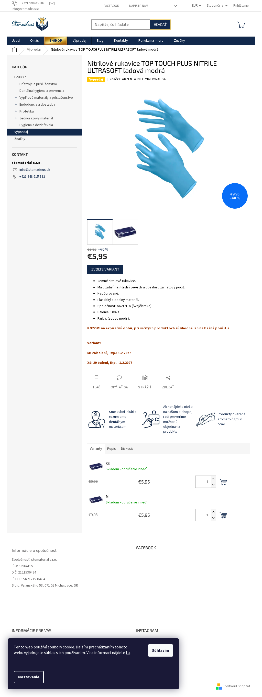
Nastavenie (28, 677)
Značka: (138, 79)
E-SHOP (20, 77)
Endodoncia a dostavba (37, 104)
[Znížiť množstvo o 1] (213, 485)
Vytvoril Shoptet (237, 686)
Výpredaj (21, 131)
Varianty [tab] (96, 448)
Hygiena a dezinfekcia (36, 125)
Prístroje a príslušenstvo (38, 84)
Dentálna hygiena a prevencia (41, 90)
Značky (19, 138)
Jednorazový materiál (36, 118)
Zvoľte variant (105, 269)
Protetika (26, 111)
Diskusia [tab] (127, 448)
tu (128, 653)
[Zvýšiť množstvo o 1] (213, 479)
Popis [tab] (111, 448)
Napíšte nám (138, 6)
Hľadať (160, 24)
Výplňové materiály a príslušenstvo (46, 97)
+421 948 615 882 (32, 176)
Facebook (111, 6)
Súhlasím (160, 650)
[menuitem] (16, 41)
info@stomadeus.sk (34, 169)
